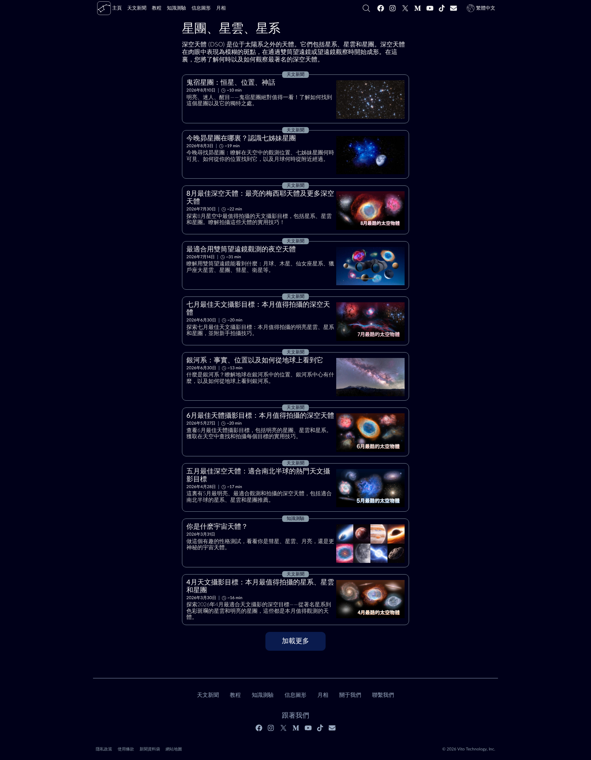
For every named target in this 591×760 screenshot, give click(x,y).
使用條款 (126, 749)
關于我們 (350, 695)
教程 (235, 695)
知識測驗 (263, 695)
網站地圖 (174, 749)
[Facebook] (380, 8)
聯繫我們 (383, 695)
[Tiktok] (442, 8)
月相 (322, 695)
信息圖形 (295, 695)
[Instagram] (393, 8)
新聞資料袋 (150, 749)
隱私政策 (104, 749)
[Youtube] (429, 8)
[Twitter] (405, 8)
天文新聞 (208, 695)
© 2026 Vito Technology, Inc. (468, 749)
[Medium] (417, 8)
